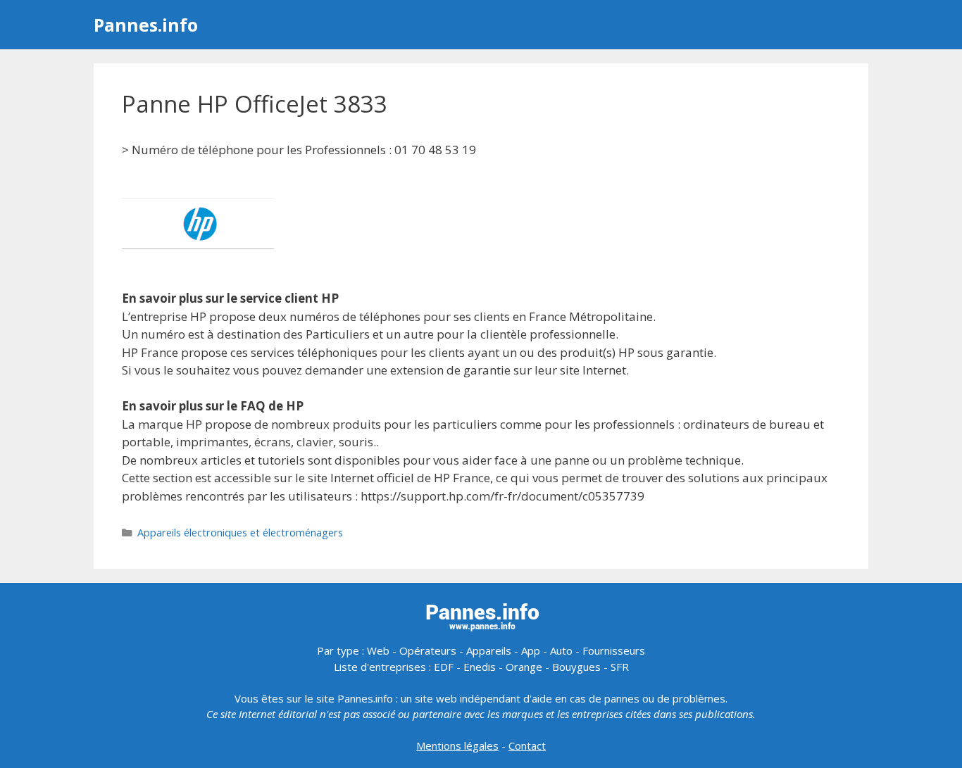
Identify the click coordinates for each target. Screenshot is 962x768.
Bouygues (576, 667)
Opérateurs (427, 650)
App (530, 650)
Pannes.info (146, 25)
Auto (561, 650)
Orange (524, 667)
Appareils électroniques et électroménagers (240, 532)
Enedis (479, 667)
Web (378, 650)
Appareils (488, 650)
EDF (444, 667)
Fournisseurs (613, 650)
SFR (620, 667)
